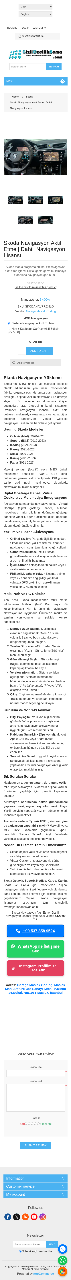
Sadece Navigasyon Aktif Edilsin (33, 323)
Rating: (35, 1117)
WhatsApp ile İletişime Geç (38, 948)
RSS (25, 1216)
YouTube (34, 1216)
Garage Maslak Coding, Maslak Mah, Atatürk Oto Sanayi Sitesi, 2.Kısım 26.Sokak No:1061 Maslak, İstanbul (35, 989)
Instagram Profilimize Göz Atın (37, 968)
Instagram (42, 1216)
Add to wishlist (25, 362)
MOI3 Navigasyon (35, 318)
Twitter (16, 1216)
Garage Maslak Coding (41, 311)
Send (51, 1244)
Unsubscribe (45, 1251)
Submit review (35, 1145)
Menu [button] (10, 81)
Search (53, 66)
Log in (25, 28)
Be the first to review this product (35, 287)
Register (12, 28)
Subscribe (28, 1251)
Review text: (36, 1080)
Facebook (7, 1216)
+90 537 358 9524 (38, 931)
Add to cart (39, 350)
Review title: (35, 1066)
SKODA (45, 299)
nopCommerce (43, 1273)
